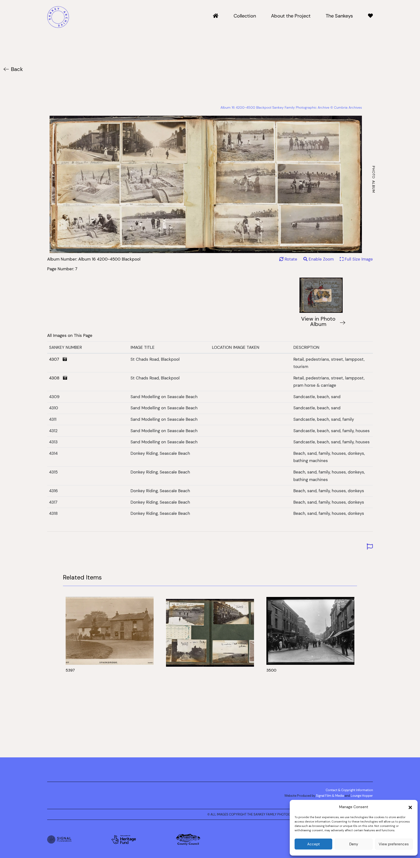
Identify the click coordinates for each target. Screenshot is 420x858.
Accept (313, 844)
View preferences (394, 844)
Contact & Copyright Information (349, 790)
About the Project (291, 16)
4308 (56, 378)
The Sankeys (339, 16)
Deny (353, 844)
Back (17, 69)
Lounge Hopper (362, 795)
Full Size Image (358, 259)
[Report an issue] (370, 547)
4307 (56, 359)
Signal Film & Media (330, 795)
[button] (410, 807)
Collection (245, 16)
